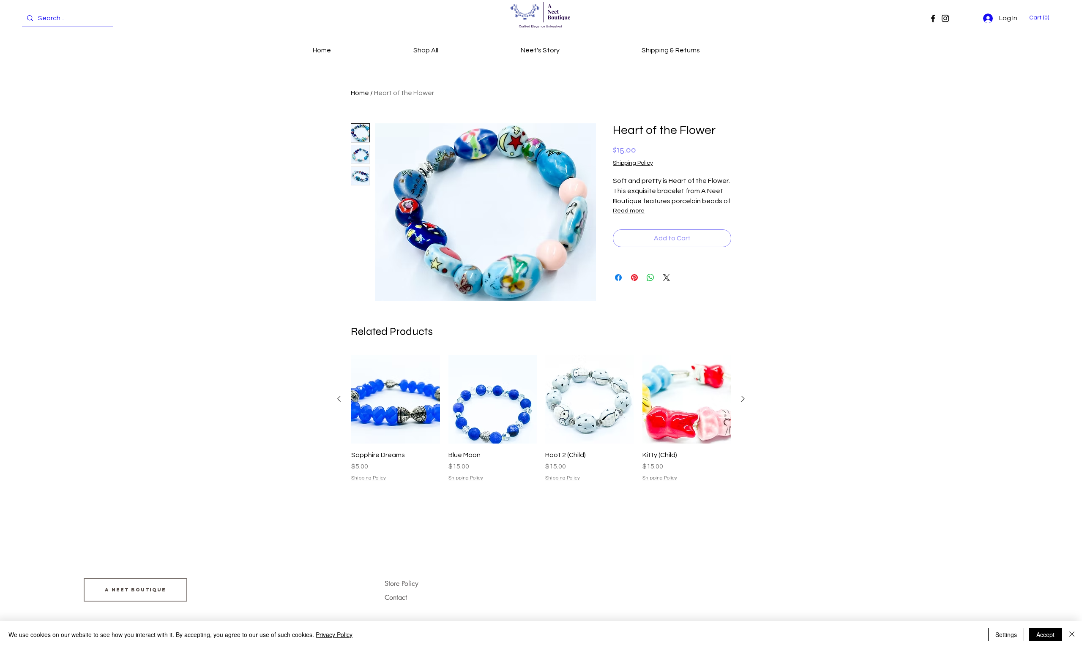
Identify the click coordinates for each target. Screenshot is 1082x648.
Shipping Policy (633, 163)
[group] (541, 418)
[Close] (1072, 634)
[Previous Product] (339, 399)
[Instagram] (945, 18)
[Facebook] (933, 18)
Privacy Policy (334, 634)
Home (360, 93)
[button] (1040, 17)
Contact (396, 597)
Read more (629, 211)
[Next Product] (743, 399)
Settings (1006, 634)
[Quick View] (395, 399)
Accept (1045, 634)
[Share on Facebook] (618, 277)
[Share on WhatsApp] (650, 277)
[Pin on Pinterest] (634, 277)
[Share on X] (666, 277)
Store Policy (401, 583)
